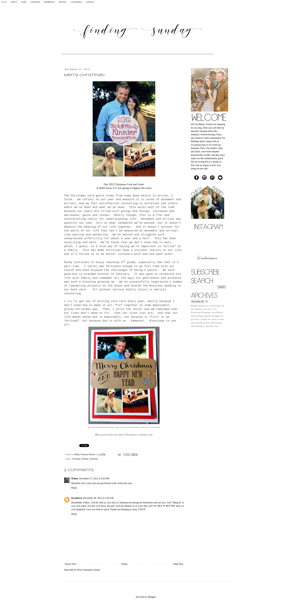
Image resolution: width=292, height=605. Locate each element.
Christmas (76, 459)
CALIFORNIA (76, 2)
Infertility (94, 459)
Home (124, 564)
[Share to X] (130, 454)
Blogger (152, 597)
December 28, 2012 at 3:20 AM (98, 498)
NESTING (63, 2)
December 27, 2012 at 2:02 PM (94, 478)
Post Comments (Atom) (88, 569)
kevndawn (76, 498)
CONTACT (90, 2)
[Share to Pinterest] (136, 454)
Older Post (178, 564)
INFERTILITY (49, 2)
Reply (74, 487)
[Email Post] (119, 454)
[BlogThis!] (127, 454)
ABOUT (14, 2)
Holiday (85, 459)
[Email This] (124, 454)
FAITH (23, 2)
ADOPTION (35, 2)
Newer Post (70, 564)
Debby (74, 478)
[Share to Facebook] (133, 454)
